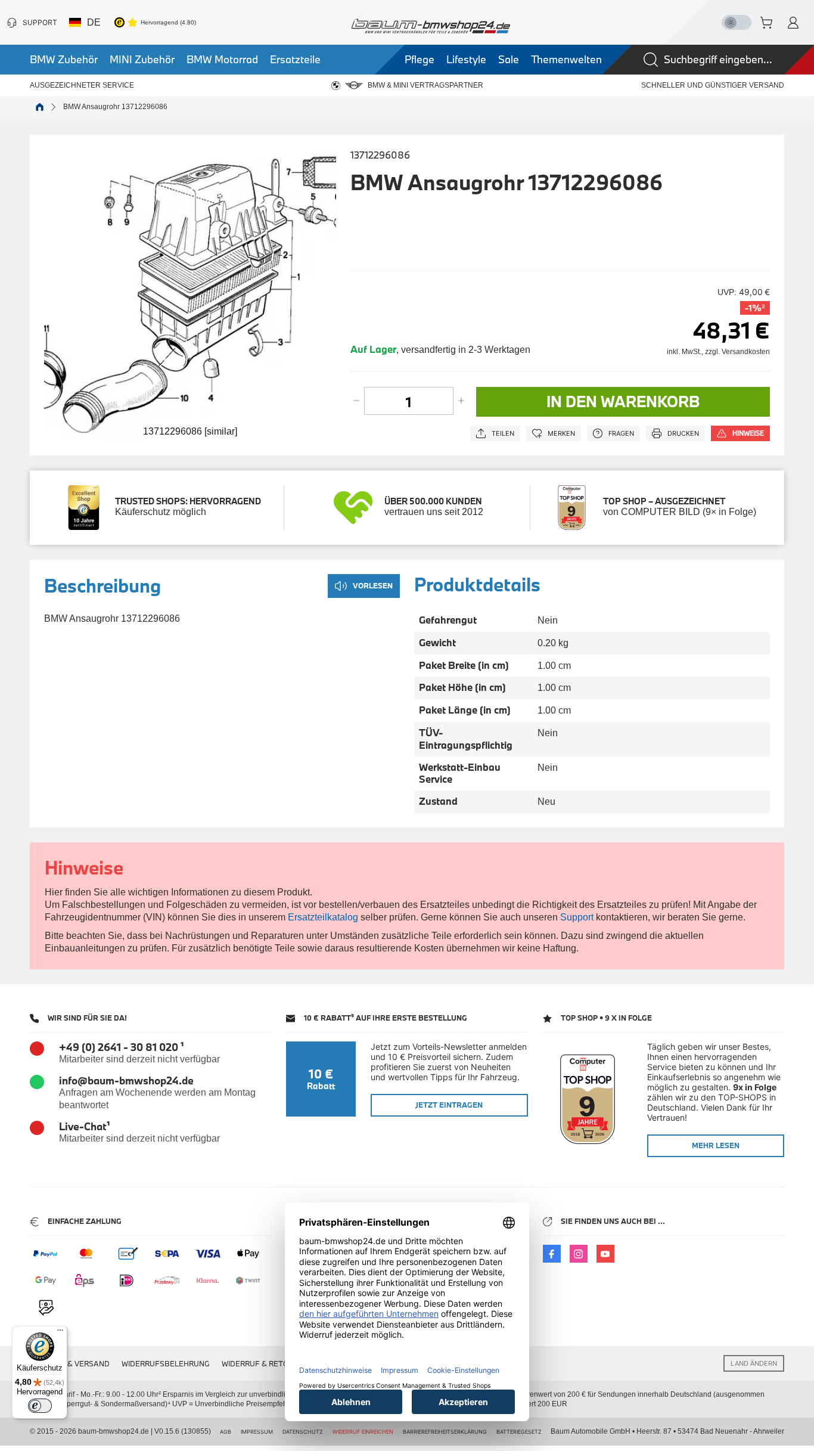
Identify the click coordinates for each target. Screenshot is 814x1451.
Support (577, 917)
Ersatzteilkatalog (323, 917)
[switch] (40, 1406)
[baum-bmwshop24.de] (431, 25)
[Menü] (60, 1333)
